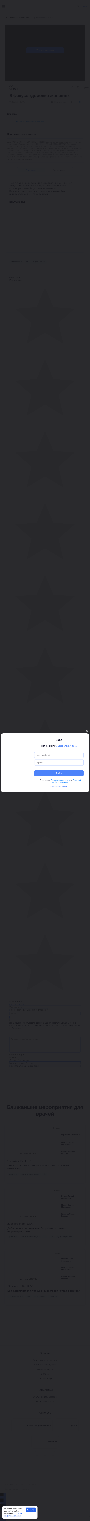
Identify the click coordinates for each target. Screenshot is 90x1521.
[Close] (87, 731)
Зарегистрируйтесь (66, 746)
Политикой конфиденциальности (66, 781)
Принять (30, 1510)
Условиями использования (61, 780)
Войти (59, 773)
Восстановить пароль (59, 787)
